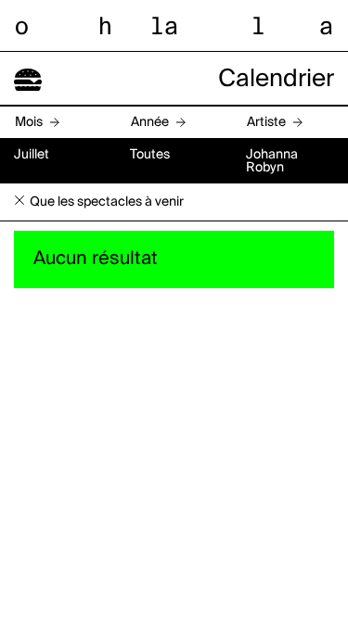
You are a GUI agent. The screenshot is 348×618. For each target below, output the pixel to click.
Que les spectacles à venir (107, 201)
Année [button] (150, 122)
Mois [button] (29, 122)
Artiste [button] (266, 122)
